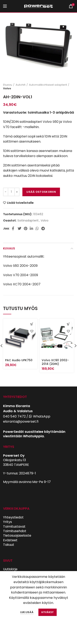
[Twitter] (19, 228)
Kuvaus (9, 248)
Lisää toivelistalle (20, 202)
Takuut (8, 544)
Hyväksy (47, 612)
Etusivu (7, 85)
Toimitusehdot (14, 531)
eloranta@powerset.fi (20, 421)
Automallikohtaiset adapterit (48, 85)
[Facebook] (13, 228)
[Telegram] (43, 228)
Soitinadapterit (28, 220)
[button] (32, 324)
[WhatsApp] (37, 228)
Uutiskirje (10, 569)
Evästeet (10, 540)
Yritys (7, 521)
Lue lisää (26, 612)
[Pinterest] (26, 228)
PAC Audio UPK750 (18, 360)
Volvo (7, 88)
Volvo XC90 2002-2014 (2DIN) (55, 362)
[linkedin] (31, 228)
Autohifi (20, 85)
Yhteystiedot (13, 517)
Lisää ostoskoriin (41, 192)
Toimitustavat (14, 526)
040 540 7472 (14, 416)
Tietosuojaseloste (17, 535)
